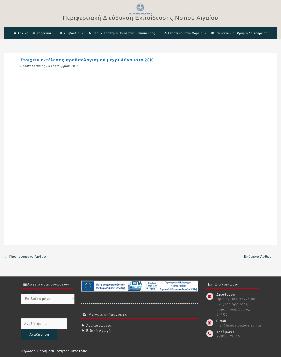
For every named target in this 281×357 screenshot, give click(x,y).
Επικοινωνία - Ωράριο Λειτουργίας (242, 33)
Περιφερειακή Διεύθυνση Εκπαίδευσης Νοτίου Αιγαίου (140, 17)
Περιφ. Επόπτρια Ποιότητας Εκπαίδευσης (124, 33)
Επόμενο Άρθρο (260, 256)
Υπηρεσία (44, 33)
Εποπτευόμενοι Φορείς (185, 33)
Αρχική (23, 33)
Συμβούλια (72, 33)
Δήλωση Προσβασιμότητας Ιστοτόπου (55, 351)
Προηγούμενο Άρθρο (25, 256)
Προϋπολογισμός (32, 66)
